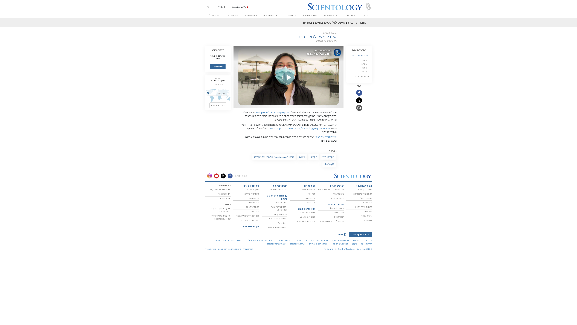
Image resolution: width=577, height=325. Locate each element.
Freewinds (282, 223)
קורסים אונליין (213, 15)
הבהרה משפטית (210, 249)
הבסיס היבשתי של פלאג (277, 218)
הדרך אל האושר (253, 189)
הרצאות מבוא (310, 198)
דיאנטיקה (356, 240)
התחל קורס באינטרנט (285, 240)
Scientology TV (239, 7)
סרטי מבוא (311, 202)
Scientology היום (306, 208)
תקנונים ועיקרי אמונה (363, 207)
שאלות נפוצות (251, 15)
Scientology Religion (340, 240)
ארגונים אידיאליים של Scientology (279, 208)
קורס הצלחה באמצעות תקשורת (331, 221)
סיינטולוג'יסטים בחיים (360, 55)
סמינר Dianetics (337, 208)
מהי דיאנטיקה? (366, 198)
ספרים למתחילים (308, 189)
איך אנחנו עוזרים (270, 15)
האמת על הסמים (252, 207)
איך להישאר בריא (362, 77)
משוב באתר (223, 194)
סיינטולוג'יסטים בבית (326, 137)
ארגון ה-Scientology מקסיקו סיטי (272, 112)
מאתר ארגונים (281, 202)
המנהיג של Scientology (305, 221)
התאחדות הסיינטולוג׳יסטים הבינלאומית (228, 240)
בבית (364, 71)
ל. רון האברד (349, 15)
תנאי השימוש (222, 249)
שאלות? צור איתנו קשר (219, 189)
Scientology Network (319, 240)
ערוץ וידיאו (368, 220)
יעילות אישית (339, 212)
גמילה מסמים (254, 202)
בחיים (364, 60)
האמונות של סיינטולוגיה (362, 193)
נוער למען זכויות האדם (297, 244)
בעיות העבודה (338, 193)
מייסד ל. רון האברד (365, 189)
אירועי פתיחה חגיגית (307, 212)
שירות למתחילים (336, 204)
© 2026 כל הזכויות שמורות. (348, 249)
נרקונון (354, 244)
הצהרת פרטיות (248, 249)
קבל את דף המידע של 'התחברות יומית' (221, 210)
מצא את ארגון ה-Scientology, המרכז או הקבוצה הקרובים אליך (299, 128)
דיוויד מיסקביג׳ (301, 240)
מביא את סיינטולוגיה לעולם (276, 227)
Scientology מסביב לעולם (277, 197)
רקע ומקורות (367, 202)
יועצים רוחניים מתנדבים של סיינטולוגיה (259, 240)
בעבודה (363, 68)
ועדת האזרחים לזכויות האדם (276, 244)
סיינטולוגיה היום (290, 15)
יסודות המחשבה (337, 198)
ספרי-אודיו (311, 193)
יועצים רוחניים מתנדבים (250, 220)
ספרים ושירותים (232, 15)
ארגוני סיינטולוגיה (310, 15)
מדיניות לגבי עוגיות (235, 249)
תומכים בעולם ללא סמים (339, 244)
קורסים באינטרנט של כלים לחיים (331, 189)
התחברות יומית (359, 50)
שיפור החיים (339, 216)
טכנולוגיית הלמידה (251, 193)
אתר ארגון (224, 198)
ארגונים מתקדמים (280, 214)
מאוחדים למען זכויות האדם (318, 244)
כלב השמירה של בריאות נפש (248, 215)
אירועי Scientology (307, 216)
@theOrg (329, 164)
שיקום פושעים (253, 198)
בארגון (302, 157)
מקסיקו (313, 157)
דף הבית (365, 15)
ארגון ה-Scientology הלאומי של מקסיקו (274, 157)
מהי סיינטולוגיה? (330, 15)
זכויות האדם (254, 211)
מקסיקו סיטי (328, 157)
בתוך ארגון (368, 211)
